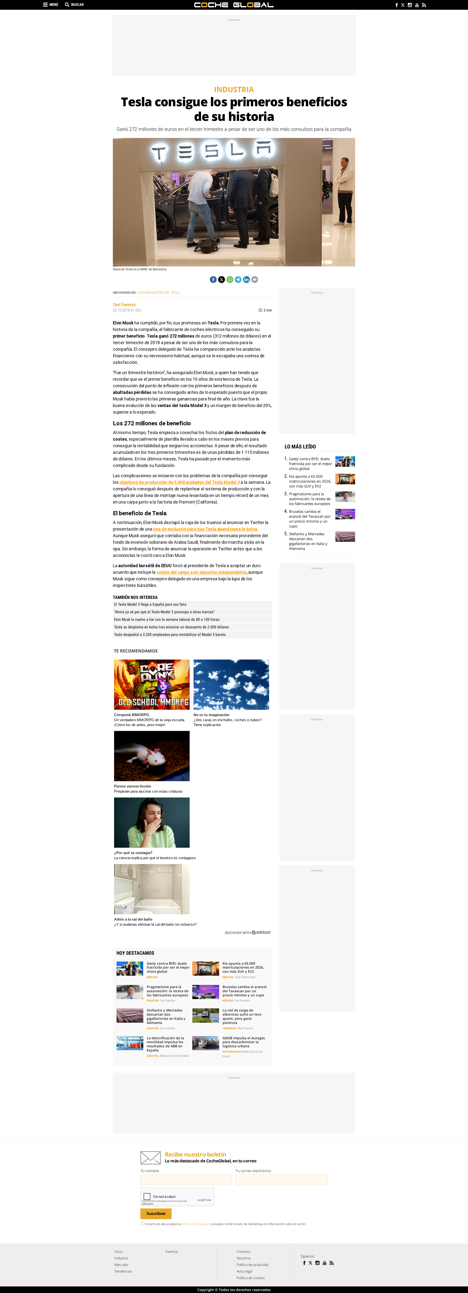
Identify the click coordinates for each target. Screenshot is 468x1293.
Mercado (152, 977)
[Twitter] (403, 5)
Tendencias (230, 1028)
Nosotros (244, 1258)
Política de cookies (251, 1277)
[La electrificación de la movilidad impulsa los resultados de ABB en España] (130, 1043)
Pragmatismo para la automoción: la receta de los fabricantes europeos (167, 990)
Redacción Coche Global (174, 1056)
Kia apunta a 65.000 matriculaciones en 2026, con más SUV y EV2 (243, 967)
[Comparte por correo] (254, 279)
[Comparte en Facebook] (213, 279)
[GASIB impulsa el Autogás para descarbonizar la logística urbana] (205, 1043)
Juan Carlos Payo (244, 977)
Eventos (172, 1251)
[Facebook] (395, 5)
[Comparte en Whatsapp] (229, 279)
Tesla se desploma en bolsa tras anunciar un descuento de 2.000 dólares (171, 627)
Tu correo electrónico (253, 1170)
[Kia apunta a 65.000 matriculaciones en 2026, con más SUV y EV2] (205, 969)
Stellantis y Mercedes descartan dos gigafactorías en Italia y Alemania (166, 1016)
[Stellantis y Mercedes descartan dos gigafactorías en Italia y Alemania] (130, 1015)
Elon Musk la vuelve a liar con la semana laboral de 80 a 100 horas (166, 619)
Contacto (244, 1251)
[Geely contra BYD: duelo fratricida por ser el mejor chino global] (130, 969)
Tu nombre (149, 1170)
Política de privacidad (252, 1264)
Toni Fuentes (124, 304)
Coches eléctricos (153, 292)
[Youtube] (417, 5)
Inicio (119, 1251)
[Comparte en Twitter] (221, 279)
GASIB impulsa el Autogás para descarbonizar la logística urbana (244, 1042)
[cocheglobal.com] (234, 4)
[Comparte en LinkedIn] (246, 279)
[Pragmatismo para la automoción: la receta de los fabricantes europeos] (130, 992)
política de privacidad (195, 1224)
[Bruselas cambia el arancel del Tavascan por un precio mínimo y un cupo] (205, 992)
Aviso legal (244, 1271)
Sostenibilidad (232, 1051)
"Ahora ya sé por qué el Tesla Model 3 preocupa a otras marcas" (164, 612)
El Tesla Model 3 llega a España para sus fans (150, 604)
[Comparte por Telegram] (238, 279)
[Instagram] (410, 5)
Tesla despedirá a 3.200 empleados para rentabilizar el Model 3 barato (170, 634)
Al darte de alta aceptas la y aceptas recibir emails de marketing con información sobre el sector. (225, 1224)
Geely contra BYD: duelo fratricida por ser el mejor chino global (168, 967)
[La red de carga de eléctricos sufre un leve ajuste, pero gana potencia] (205, 1015)
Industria (153, 1000)
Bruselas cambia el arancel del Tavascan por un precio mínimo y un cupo (245, 990)
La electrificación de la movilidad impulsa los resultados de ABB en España (165, 1044)
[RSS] (424, 5)
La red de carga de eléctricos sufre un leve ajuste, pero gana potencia (242, 1016)
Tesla (175, 292)
